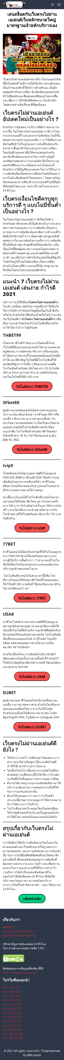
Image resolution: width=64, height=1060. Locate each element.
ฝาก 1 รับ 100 (11, 992)
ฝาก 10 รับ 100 (12, 1000)
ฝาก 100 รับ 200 (13, 1038)
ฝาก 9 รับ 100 (11, 996)
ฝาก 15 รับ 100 (12, 1004)
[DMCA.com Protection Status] (32, 958)
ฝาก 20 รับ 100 (12, 1009)
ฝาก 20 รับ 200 (12, 1017)
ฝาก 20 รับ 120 (12, 1013)
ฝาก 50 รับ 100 (12, 1021)
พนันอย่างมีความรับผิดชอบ (19, 935)
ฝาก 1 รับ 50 (10, 987)
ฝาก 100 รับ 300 (13, 1034)
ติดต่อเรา (8, 927)
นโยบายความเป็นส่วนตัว (18, 931)
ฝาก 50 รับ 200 (12, 1030)
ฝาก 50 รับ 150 (12, 1025)
